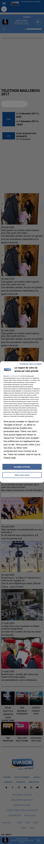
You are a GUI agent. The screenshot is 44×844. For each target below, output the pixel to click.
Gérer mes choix (22, 475)
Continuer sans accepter (31, 363)
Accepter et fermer (22, 466)
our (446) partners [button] (14, 376)
